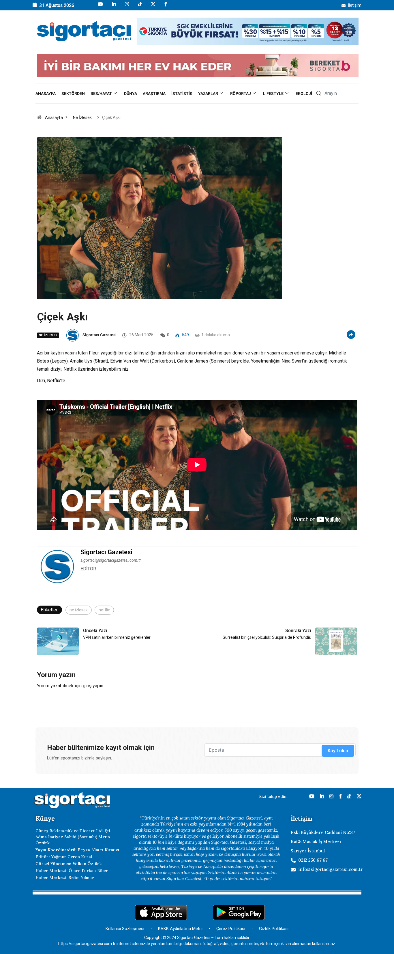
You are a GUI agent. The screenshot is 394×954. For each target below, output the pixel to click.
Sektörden (73, 93)
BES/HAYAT (101, 93)
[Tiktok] (139, 7)
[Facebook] (165, 7)
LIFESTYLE (273, 93)
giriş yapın (93, 685)
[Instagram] (126, 7)
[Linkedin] (113, 7)
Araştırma (154, 93)
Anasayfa (45, 93)
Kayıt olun (338, 750)
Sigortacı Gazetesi (99, 335)
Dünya (130, 93)
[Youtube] (100, 7)
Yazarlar (208, 93)
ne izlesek (79, 610)
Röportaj (240, 93)
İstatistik (181, 93)
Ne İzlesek (82, 117)
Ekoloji (304, 93)
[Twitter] (359, 796)
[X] (152, 7)
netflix (104, 610)
